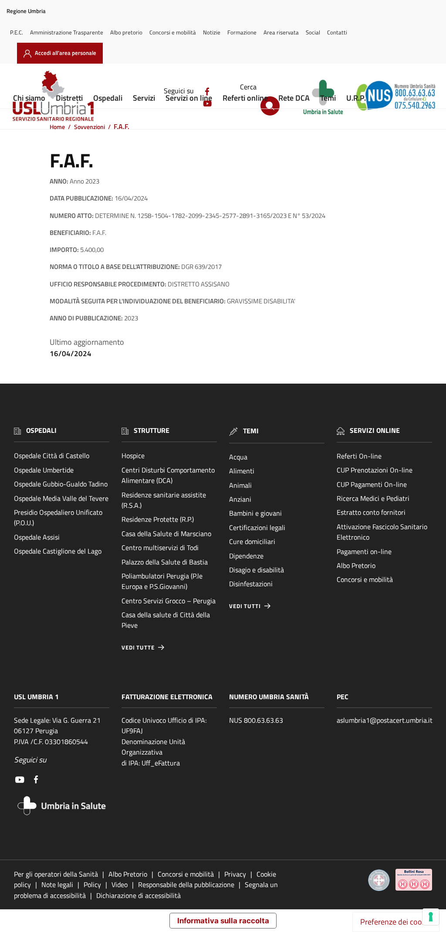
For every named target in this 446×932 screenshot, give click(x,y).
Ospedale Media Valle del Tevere (61, 498)
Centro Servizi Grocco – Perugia (169, 600)
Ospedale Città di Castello (51, 455)
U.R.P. (356, 98)
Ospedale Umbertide (44, 470)
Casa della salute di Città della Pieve (166, 619)
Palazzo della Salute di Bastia (165, 562)
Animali (240, 485)
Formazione (242, 32)
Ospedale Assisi (37, 537)
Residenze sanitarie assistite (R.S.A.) (164, 500)
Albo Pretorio (356, 565)
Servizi (144, 98)
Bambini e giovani (255, 513)
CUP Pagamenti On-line (372, 484)
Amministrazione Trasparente (66, 32)
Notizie (211, 32)
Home (57, 127)
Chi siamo (29, 98)
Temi (328, 98)
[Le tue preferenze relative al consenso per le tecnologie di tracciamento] (430, 916)
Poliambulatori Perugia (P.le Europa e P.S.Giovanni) (162, 581)
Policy (92, 884)
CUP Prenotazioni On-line (374, 470)
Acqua (238, 457)
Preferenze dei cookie (396, 922)
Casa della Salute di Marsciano (166, 533)
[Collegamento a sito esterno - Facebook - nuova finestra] (36, 779)
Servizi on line (189, 98)
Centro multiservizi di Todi (160, 547)
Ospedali (107, 98)
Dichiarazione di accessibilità (138, 895)
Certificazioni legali (257, 527)
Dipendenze (246, 556)
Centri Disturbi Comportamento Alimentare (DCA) (168, 475)
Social (313, 32)
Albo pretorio (126, 32)
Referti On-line (359, 456)
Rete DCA (294, 98)
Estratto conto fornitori (371, 512)
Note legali (57, 884)
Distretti (69, 98)
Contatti (337, 32)
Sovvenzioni (89, 127)
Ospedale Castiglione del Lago (57, 551)
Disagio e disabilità (256, 570)
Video (120, 884)
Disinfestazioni (251, 583)
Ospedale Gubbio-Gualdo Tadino (61, 484)
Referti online (245, 98)
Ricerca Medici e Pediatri (373, 498)
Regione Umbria (26, 11)
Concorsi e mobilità (172, 32)
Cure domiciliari (252, 541)
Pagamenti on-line (364, 551)
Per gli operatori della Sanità (56, 874)
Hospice (133, 455)
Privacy (235, 874)
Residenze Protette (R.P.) (158, 519)
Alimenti (241, 471)
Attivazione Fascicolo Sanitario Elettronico (382, 531)
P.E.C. (16, 32)
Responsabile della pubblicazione (186, 884)
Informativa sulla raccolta (223, 920)
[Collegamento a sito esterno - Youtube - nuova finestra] (19, 779)
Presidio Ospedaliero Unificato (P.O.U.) (58, 517)
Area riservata (281, 32)
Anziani (240, 499)
